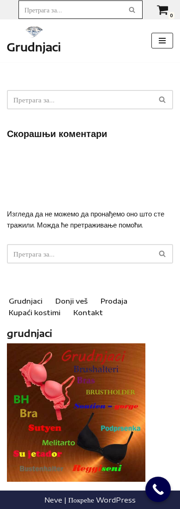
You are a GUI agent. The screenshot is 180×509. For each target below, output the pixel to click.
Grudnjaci (25, 301)
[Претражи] (132, 9)
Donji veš (71, 301)
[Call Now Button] (158, 489)
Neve (53, 500)
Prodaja (114, 301)
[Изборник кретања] (162, 40)
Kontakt (88, 312)
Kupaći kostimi (34, 312)
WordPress (116, 500)
